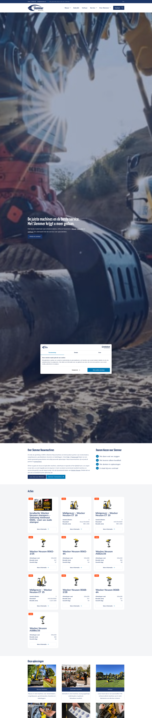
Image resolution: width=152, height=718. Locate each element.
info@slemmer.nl (41, 1)
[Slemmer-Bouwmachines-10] (76, 676)
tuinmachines (38, 461)
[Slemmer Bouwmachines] (35, 7)
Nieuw (73, 229)
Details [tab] (76, 352)
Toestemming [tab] (52, 352)
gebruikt (80, 229)
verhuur (30, 232)
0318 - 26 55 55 (32, 1)
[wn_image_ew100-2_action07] (42, 676)
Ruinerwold (74, 457)
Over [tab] (99, 352)
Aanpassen (75, 370)
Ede (68, 457)
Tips (123, 1)
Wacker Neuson (75, 470)
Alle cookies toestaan (99, 370)
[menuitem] (123, 1)
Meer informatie (42, 529)
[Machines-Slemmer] (110, 676)
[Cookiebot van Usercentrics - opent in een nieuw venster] (103, 347)
